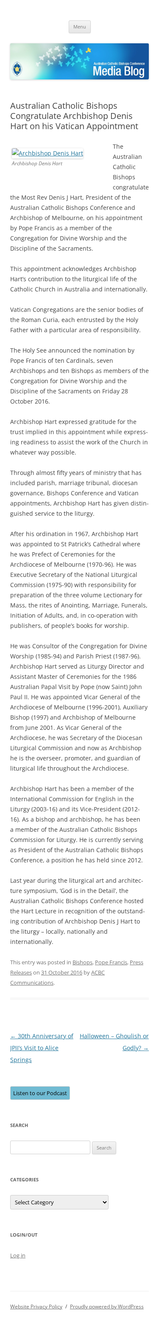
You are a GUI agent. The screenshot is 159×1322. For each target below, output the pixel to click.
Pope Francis (111, 962)
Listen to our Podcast (40, 1093)
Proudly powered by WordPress (107, 1306)
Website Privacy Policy (36, 1306)
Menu (79, 26)
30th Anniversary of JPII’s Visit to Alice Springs (41, 1048)
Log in (17, 1255)
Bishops (82, 962)
